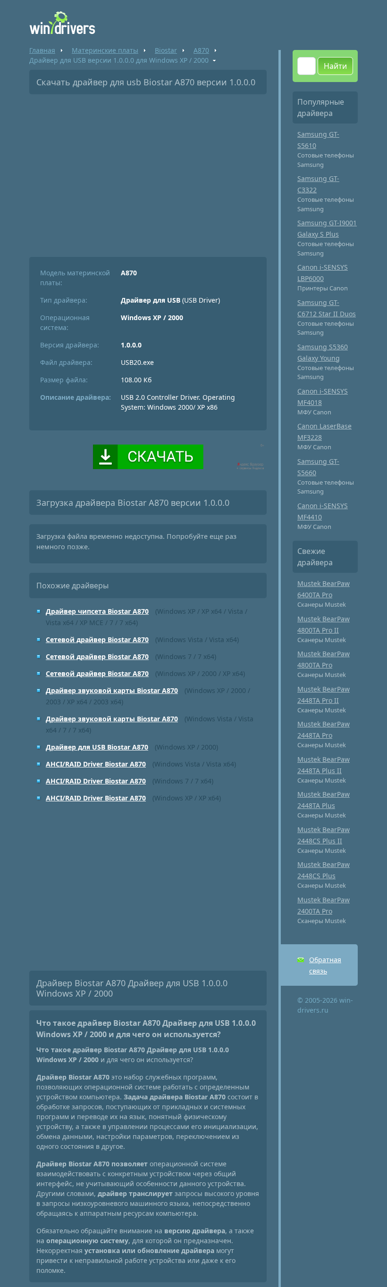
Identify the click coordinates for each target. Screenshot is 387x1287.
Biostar (166, 50)
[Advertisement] (148, 172)
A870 (201, 50)
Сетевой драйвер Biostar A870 (97, 639)
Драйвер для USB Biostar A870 (97, 746)
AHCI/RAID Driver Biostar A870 (96, 763)
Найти (335, 66)
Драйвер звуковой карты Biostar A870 (112, 690)
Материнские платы (105, 50)
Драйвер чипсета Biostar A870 (97, 611)
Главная (42, 50)
